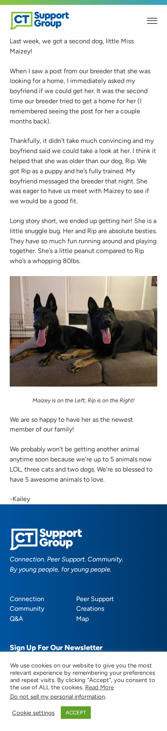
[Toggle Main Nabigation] (152, 21)
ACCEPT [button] (76, 713)
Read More (99, 687)
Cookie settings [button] (33, 712)
